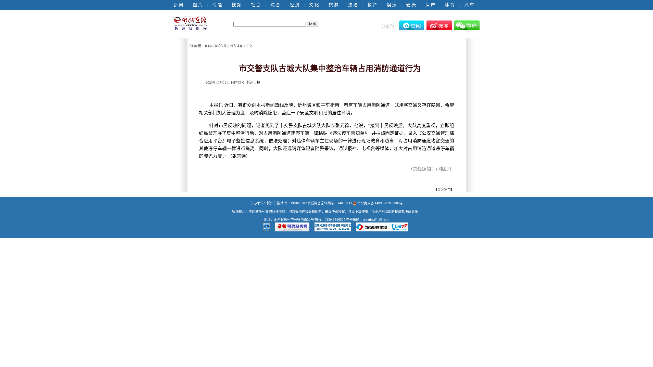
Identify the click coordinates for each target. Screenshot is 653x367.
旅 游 (333, 5)
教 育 (372, 5)
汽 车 (469, 5)
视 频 (236, 5)
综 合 (275, 5)
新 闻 (178, 5)
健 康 (411, 5)
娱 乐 (391, 5)
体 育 (450, 5)
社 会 (256, 5)
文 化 (314, 5)
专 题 (217, 5)
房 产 (430, 5)
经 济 (294, 5)
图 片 (198, 5)
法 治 (353, 5)
